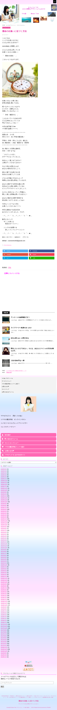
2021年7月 (4, 553)
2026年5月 (4, 471)
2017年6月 (4, 636)
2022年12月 (4, 521)
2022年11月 (4, 522)
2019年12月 (4, 578)
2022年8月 (4, 528)
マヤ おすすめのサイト (11, 697)
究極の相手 (9, 372)
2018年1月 (4, 622)
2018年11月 (4, 603)
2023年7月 (4, 507)
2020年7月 (4, 567)
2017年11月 (4, 626)
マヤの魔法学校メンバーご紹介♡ (11, 383)
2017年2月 (4, 643)
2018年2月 (4, 620)
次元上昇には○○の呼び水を (20, 338)
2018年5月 (4, 614)
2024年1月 (4, 496)
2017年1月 (4, 645)
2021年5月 (4, 557)
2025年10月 (4, 484)
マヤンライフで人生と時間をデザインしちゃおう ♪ (28, 703)
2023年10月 (4, 501)
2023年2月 (4, 517)
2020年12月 (4, 565)
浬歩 (9, 267)
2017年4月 (4, 639)
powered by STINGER (46, 707)
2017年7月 (4, 634)
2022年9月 (4, 526)
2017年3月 (4, 641)
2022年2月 (4, 540)
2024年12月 (4, 488)
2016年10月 (4, 651)
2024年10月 (4, 490)
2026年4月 (4, 473)
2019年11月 (4, 580)
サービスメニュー (6, 381)
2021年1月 (4, 563)
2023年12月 (4, 498)
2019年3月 (4, 595)
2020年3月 (4, 574)
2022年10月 (4, 524)
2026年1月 (4, 478)
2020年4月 (4, 572)
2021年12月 (4, 544)
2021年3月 (4, 559)
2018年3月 (4, 618)
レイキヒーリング (37, 697)
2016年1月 (4, 657)
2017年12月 (4, 624)
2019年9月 (4, 584)
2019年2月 (4, 597)
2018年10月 (4, 605)
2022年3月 (4, 538)
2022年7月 (4, 530)
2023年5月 (4, 511)
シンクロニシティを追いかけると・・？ (16, 370)
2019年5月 (4, 591)
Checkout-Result (5, 695)
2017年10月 (4, 628)
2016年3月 (4, 655)
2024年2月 (4, 494)
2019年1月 (4, 599)
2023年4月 (4, 513)
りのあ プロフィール (7, 378)
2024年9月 (4, 492)
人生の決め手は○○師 (17, 360)
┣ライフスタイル (7, 245)
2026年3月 (4, 475)
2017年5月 (4, 637)
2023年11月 (4, 499)
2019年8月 (4, 586)
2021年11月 (4, 545)
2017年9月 (4, 630)
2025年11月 (4, 482)
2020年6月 (4, 568)
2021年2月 (4, 561)
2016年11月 (4, 649)
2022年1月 (4, 542)
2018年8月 (4, 609)
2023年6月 (4, 509)
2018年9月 (4, 607)
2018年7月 (4, 611)
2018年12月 (4, 601)
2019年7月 (4, 588)
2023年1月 (4, 519)
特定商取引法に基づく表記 (48, 697)
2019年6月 (4, 590)
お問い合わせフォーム (8, 392)
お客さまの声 (5, 386)
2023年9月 (4, 503)
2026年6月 (4, 469)
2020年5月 (4, 570)
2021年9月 (4, 549)
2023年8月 (4, 505)
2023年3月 (4, 515)
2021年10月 (4, 547)
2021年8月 (4, 551)
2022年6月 (4, 532)
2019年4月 (4, 593)
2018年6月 (4, 613)
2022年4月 (4, 536)
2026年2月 (4, 476)
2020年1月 (4, 576)
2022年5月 (4, 534)
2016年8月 (4, 653)
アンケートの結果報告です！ (20, 317)
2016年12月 (4, 647)
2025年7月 (4, 486)
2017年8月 (4, 632)
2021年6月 (4, 555)
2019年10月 (4, 582)
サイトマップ (5, 389)
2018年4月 (4, 616)
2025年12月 (4, 480)
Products (12, 695)
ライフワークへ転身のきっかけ (21, 327)
